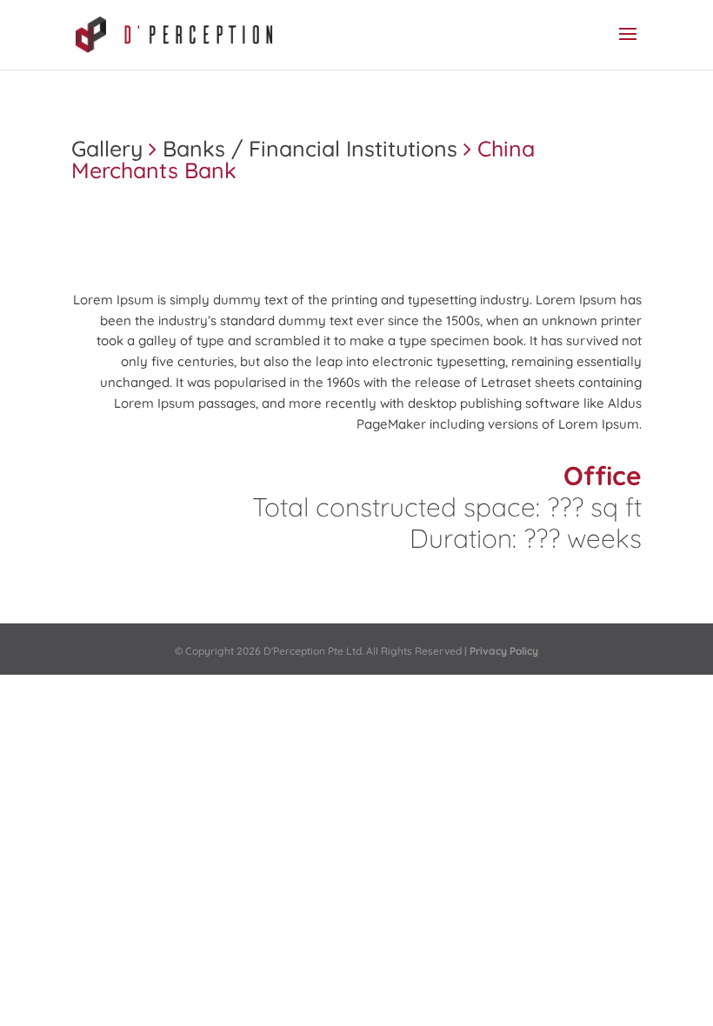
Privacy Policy (504, 650)
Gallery (107, 148)
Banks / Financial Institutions (310, 148)
